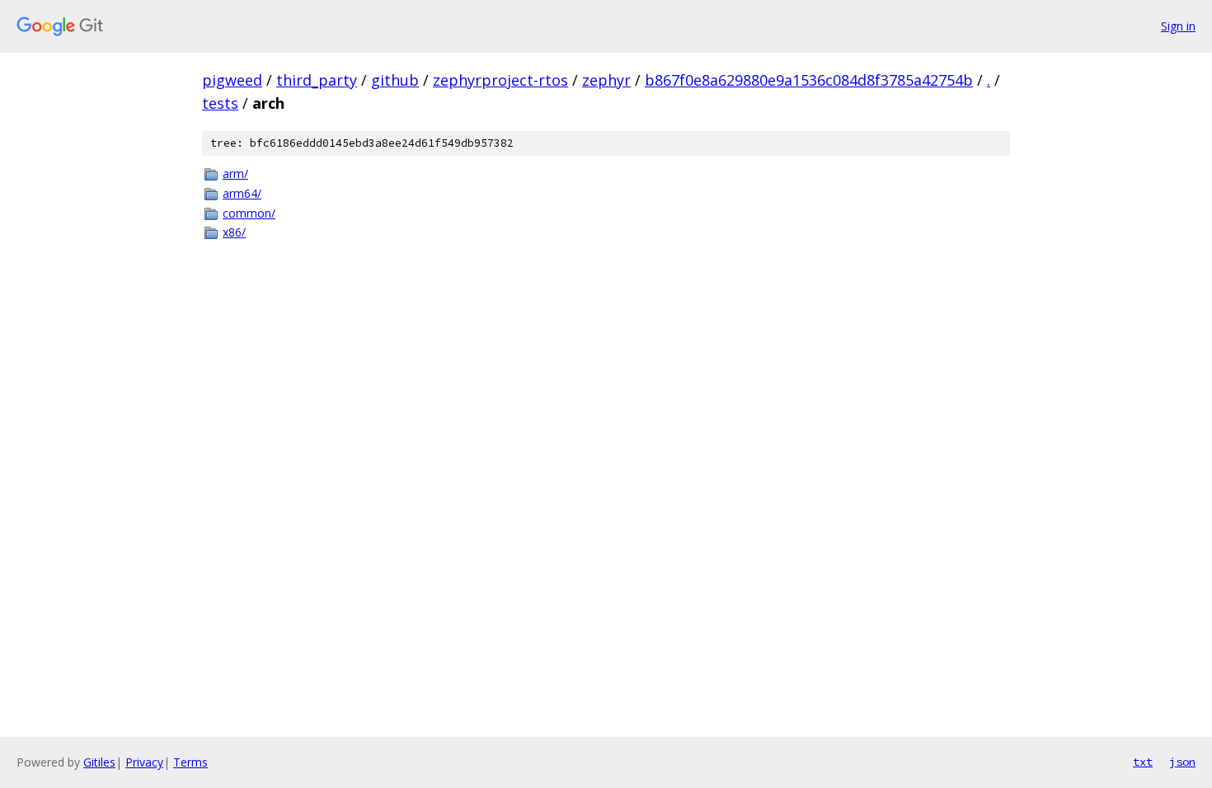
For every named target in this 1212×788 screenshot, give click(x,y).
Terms (190, 762)
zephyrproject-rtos (500, 80)
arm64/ (242, 193)
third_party (316, 80)
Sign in (1178, 26)
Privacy (144, 762)
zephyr (606, 80)
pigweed (232, 80)
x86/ (234, 232)
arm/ (235, 173)
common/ (249, 213)
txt (1143, 761)
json (1182, 761)
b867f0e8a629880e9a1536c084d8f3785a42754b (809, 80)
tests (220, 103)
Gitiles (99, 762)
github (395, 80)
